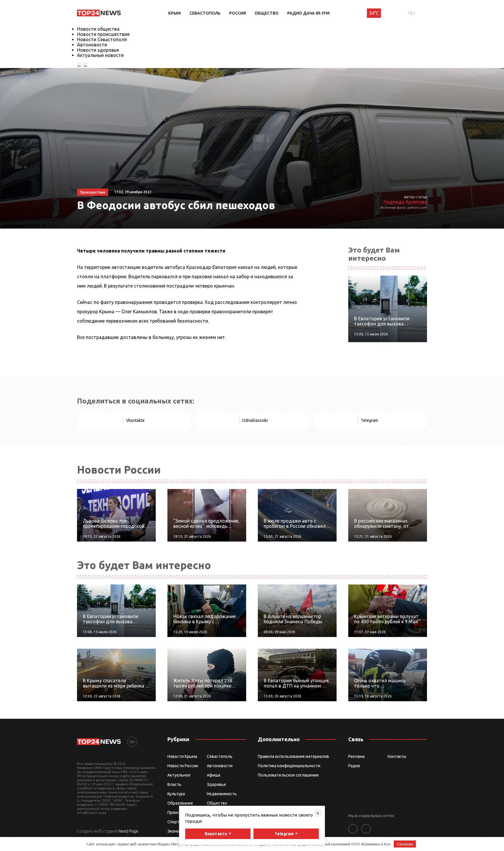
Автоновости (92, 44)
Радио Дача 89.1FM (308, 13)
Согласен (405, 844)
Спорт (173, 821)
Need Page (128, 831)
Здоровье (216, 784)
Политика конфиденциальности (289, 765)
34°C (374, 13)
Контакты (397, 756)
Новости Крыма (182, 756)
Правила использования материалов (293, 756)
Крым (174, 13)
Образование (180, 803)
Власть (174, 784)
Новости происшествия (103, 34)
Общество (267, 13)
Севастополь (205, 13)
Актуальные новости (100, 55)
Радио (354, 765)
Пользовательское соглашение (288, 775)
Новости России (182, 765)
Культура (176, 793)
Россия (237, 13)
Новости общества (98, 29)
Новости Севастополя (102, 39)
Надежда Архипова (405, 201)
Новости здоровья (98, 50)
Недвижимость (222, 793)
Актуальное (178, 775)
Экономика (177, 831)
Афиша (213, 775)
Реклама (356, 756)
